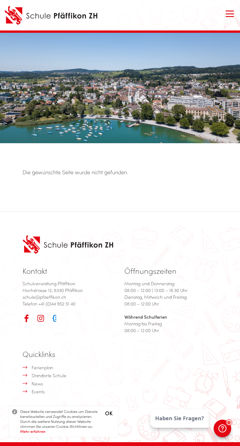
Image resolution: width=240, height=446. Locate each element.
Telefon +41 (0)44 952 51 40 (49, 303)
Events (38, 391)
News (37, 383)
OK (109, 413)
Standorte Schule (49, 375)
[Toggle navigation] (229, 13)
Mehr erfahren (33, 431)
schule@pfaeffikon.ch (44, 297)
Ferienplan (42, 367)
